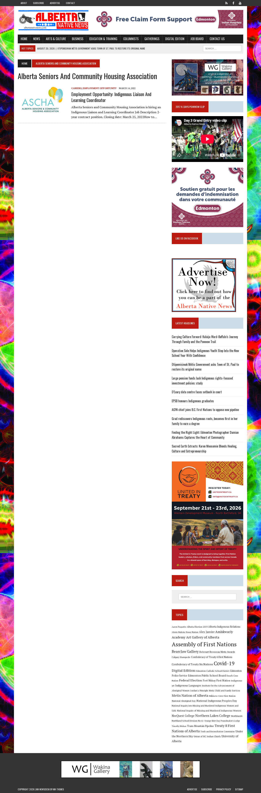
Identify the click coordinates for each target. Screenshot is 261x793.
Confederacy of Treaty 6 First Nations (211, 657)
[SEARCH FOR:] (222, 48)
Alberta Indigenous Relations (224, 626)
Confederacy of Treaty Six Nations (192, 664)
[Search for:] (207, 597)
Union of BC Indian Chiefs (207, 736)
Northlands (236, 715)
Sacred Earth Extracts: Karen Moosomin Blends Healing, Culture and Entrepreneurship (204, 448)
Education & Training (103, 38)
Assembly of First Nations (204, 644)
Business (77, 38)
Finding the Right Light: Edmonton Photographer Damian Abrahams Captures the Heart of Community (205, 435)
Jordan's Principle (199, 690)
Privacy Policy (223, 789)
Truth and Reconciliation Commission (217, 731)
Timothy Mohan (179, 726)
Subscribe (38, 3)
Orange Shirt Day (212, 720)
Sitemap (239, 789)
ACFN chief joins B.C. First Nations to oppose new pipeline (205, 409)
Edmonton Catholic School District (212, 670)
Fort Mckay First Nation (216, 680)
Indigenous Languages (188, 685)
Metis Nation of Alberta (190, 695)
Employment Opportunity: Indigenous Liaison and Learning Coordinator (111, 97)
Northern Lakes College (212, 715)
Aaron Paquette (179, 626)
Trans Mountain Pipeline (200, 726)
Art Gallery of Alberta (202, 637)
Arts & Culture (56, 38)
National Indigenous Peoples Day (216, 700)
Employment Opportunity (100, 88)
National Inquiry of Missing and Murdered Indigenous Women (209, 710)
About (24, 3)
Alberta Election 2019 (197, 626)
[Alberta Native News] (53, 20)
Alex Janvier (207, 632)
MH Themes (58, 789)
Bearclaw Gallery (185, 651)
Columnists (131, 38)
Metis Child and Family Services (224, 690)
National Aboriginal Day (184, 700)
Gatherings (151, 38)
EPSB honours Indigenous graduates (193, 401)
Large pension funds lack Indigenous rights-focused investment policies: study (202, 380)
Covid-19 (224, 663)
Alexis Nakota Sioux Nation (185, 632)
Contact (70, 3)
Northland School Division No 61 (187, 720)
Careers (76, 88)
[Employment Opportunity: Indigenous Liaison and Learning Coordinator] (42, 112)
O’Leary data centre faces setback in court (197, 392)
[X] (226, 2)
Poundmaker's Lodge (230, 720)
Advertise (55, 3)
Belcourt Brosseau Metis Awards (217, 652)
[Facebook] (233, 2)
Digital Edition (174, 38)
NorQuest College (183, 716)
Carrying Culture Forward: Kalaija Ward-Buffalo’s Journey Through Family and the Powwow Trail (205, 339)
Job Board (197, 38)
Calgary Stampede (181, 657)
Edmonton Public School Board (207, 675)
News (36, 38)
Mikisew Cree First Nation (222, 695)
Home (24, 38)
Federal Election (190, 680)
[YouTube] (240, 2)
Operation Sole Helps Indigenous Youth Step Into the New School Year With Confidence (205, 353)
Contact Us (217, 38)
